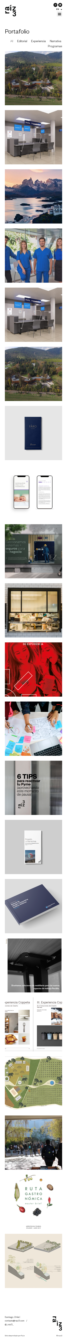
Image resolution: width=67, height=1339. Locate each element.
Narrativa (55, 41)
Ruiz (23, 1336)
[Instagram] (55, 5)
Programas (55, 46)
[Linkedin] (60, 5)
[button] (59, 14)
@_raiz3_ (9, 1325)
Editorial (22, 41)
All (11, 41)
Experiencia (38, 41)
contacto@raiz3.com (15, 1321)
